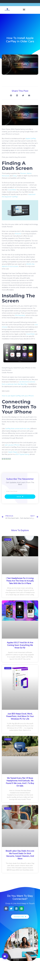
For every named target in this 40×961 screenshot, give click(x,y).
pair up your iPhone (12, 445)
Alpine (29, 173)
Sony (14, 176)
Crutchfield (12, 190)
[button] (24, 9)
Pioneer (23, 173)
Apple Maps (12, 452)
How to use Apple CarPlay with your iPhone (18, 396)
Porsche (18, 234)
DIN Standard (20, 315)
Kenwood (5, 176)
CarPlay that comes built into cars (17, 428)
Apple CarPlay (31, 138)
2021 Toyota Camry (22, 454)
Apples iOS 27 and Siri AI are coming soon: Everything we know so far (20, 645)
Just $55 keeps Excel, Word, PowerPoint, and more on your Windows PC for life (20, 716)
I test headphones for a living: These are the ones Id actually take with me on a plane (20, 581)
